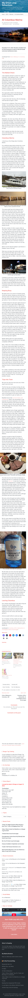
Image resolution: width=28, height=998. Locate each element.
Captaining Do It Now (8, 22)
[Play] (4, 909)
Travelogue (15, 22)
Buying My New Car (7, 964)
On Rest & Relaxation (7, 971)
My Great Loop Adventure (9, 4)
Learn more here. (21, 760)
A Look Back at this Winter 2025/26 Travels (13, 985)
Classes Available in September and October (13, 843)
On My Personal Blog (9, 961)
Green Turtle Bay (6, 687)
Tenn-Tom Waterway (15, 687)
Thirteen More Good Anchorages (10, 833)
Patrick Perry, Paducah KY (8, 867)
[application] (14, 909)
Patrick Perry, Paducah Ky (8, 871)
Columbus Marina (6, 684)
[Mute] (21, 909)
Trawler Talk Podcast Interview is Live (11, 846)
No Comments (16, 24)
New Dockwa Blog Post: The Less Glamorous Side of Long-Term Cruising (13, 850)
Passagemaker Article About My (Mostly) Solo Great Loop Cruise (13, 837)
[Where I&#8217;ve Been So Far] (7, 672)
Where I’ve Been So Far (7, 675)
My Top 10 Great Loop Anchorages (10, 841)
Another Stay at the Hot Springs (10, 987)
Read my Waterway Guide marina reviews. (12, 956)
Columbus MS (14, 684)
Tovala (3, 980)
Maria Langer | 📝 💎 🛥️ (8, 884)
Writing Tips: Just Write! (8, 966)
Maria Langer (5, 859)
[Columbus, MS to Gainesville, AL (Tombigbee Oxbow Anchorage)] (18, 656)
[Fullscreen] (23, 909)
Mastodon (7, 897)
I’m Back (4, 968)
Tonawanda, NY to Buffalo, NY (9, 775)
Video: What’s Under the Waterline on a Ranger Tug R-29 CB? (13, 829)
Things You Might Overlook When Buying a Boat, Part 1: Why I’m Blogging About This (12, 825)
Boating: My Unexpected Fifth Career (11, 983)
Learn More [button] (14, 934)
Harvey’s (11, 481)
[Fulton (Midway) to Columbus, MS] (7, 656)
